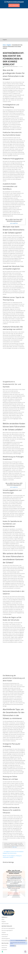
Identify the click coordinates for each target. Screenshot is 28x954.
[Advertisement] (14, 23)
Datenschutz (4, 945)
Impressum (4, 947)
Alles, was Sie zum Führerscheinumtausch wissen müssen (14, 872)
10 (18, 895)
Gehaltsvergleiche (6, 938)
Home (4, 45)
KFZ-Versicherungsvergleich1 (8, 928)
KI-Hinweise (4, 949)
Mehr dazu (14, 847)
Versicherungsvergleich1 (7, 930)
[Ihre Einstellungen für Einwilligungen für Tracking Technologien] (2, 951)
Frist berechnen (14, 5)
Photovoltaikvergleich (6, 940)
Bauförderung (5, 934)
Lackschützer (5, 936)
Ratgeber (9, 45)
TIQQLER (4, 932)
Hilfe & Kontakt (5, 923)
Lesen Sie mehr (14, 893)
